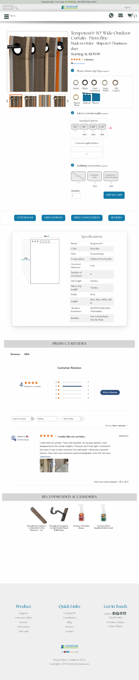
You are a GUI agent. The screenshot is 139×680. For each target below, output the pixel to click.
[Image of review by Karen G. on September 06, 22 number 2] (61, 465)
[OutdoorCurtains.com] (69, 7)
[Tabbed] (86, 97)
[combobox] (48, 418)
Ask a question (79, 63)
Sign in (127, 8)
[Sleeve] (95, 97)
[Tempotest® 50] (37, 61)
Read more (45, 456)
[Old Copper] (115, 82)
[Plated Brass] (76, 97)
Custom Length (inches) (87, 143)
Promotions (23, 627)
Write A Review (110, 392)
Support (23, 613)
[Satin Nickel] (104, 82)
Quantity (75, 191)
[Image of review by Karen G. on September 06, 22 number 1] (46, 465)
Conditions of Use (76, 660)
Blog (69, 622)
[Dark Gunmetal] (94, 82)
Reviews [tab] (15, 354)
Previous (7, 101)
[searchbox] (20, 419)
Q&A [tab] (26, 354)
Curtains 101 (69, 613)
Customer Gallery (23, 618)
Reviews (24, 622)
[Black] (85, 82)
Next (67, 101)
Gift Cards (24, 631)
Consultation (69, 618)
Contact (69, 631)
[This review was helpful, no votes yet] (120, 482)
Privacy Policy (60, 660)
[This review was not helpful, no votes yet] (125, 482)
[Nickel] (76, 82)
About (69, 627)
